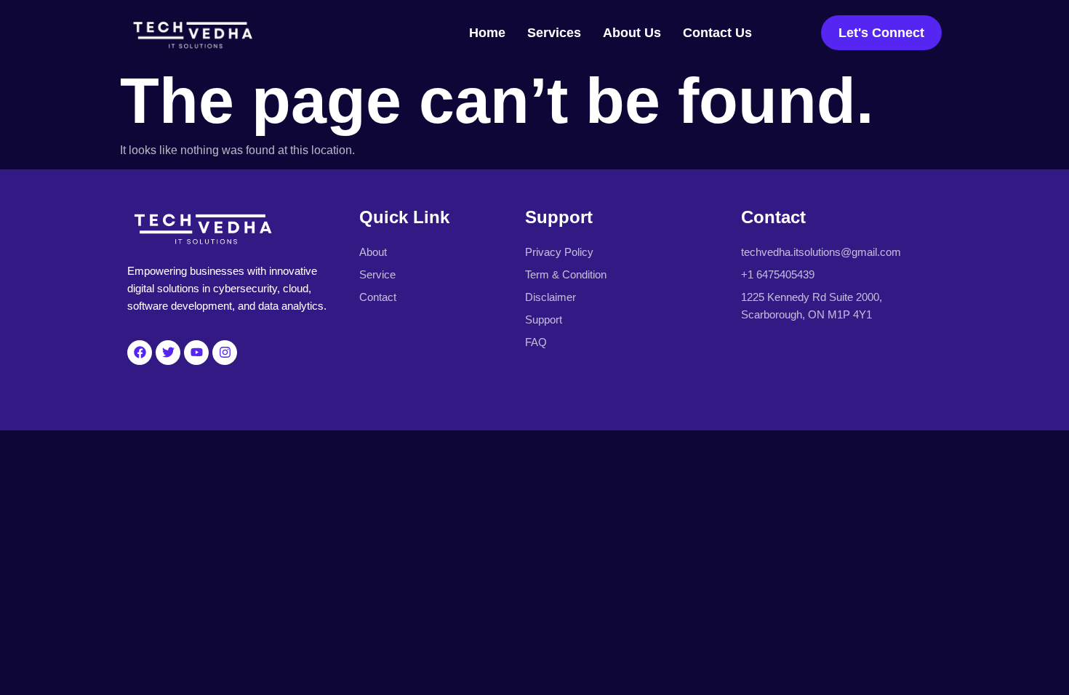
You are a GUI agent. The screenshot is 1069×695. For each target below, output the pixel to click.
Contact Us (717, 32)
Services (554, 32)
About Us (632, 32)
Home (487, 32)
